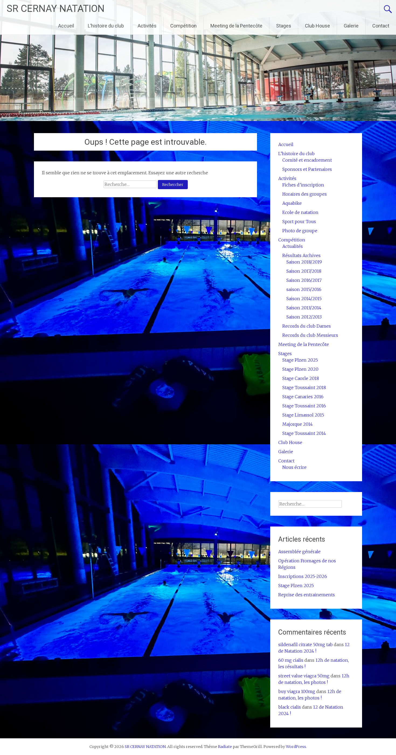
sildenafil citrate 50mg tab (305, 644)
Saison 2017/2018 (303, 271)
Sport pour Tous (299, 221)
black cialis (289, 707)
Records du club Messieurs (310, 335)
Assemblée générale (299, 551)
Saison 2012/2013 (304, 317)
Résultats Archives (301, 255)
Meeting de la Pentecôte (236, 26)
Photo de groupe (299, 230)
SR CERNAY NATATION (56, 8)
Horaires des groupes (304, 194)
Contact (380, 26)
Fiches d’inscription (303, 185)
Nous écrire (294, 467)
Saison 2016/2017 (304, 280)
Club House (317, 26)
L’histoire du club (106, 26)
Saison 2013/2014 (303, 307)
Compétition (183, 26)
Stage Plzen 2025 (300, 360)
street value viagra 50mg (303, 675)
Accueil (66, 26)
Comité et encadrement (307, 160)
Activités (147, 26)
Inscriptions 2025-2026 (302, 576)
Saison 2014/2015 (304, 298)
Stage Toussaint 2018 (304, 387)
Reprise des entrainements (306, 594)
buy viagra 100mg (296, 691)
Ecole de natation (300, 212)
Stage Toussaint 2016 (304, 405)
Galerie (351, 26)
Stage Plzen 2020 (300, 369)
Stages (283, 26)
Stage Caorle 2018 (300, 378)
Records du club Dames (306, 326)
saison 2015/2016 (303, 289)
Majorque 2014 (297, 424)
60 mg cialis (290, 660)
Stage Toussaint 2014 (304, 433)
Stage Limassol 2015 (303, 415)
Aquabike (292, 203)
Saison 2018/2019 (304, 262)
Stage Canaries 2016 (303, 396)
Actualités (292, 246)
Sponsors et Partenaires (307, 169)
